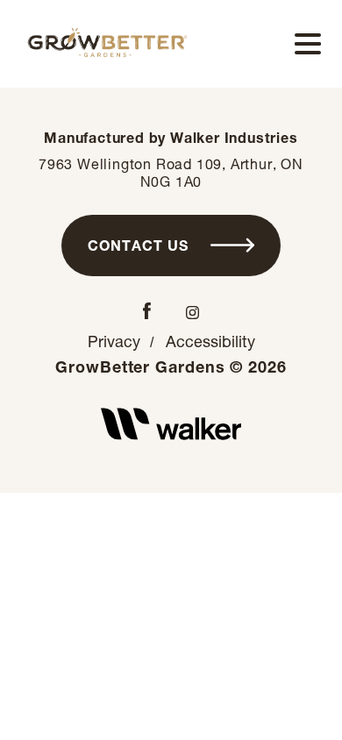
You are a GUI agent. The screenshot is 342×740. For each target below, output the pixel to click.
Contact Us (138, 248)
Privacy (114, 344)
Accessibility (210, 344)
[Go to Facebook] (147, 314)
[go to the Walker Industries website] (171, 425)
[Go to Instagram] (192, 314)
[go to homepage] (107, 43)
